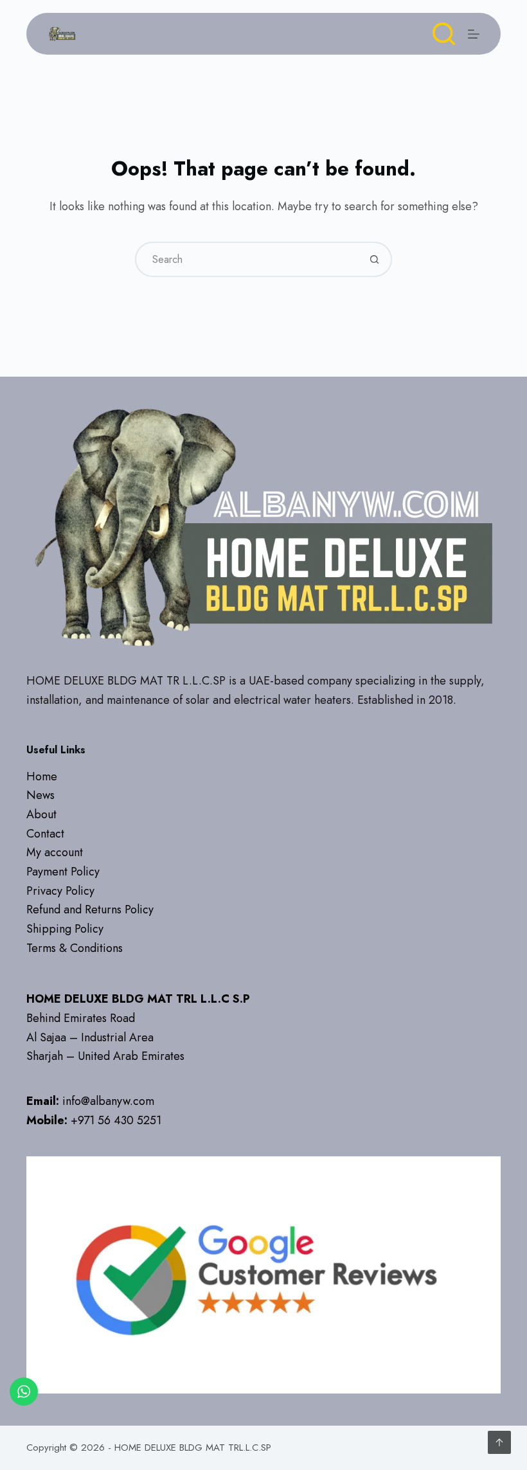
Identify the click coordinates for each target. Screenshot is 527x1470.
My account (54, 852)
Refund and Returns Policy (90, 909)
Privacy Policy (60, 891)
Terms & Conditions (74, 948)
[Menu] (473, 34)
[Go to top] (499, 1442)
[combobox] (247, 259)
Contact (45, 833)
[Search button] (374, 259)
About (41, 814)
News (40, 795)
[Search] (444, 33)
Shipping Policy (64, 928)
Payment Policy (63, 871)
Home (41, 776)
